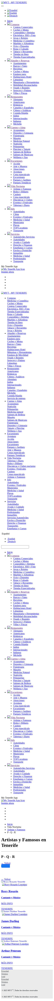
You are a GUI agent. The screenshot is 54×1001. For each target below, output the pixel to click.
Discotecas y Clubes (22, 200)
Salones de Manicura (23, 154)
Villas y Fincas (20, 93)
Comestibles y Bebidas (24, 32)
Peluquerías (18, 146)
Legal (3, 977)
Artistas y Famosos (22, 189)
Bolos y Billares (20, 191)
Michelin (11, 393)
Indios (16, 115)
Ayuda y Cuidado (21, 242)
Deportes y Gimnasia (23, 133)
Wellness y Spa (20, 157)
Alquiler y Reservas (19, 60)
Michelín (17, 124)
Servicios (15, 234)
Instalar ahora (7, 272)
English (11, 538)
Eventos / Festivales (16, 469)
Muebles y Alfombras (23, 43)
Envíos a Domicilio (22, 250)
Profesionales (19, 258)
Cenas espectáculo (16, 452)
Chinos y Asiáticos (22, 110)
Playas (16, 225)
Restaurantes (16, 97)
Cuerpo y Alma (17, 127)
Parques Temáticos (22, 182)
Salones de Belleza (22, 152)
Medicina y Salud (21, 219)
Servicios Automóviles (17, 517)
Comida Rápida (20, 113)
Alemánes (12, 379)
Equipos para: (19, 74)
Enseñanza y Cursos (22, 247)
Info (12, 209)
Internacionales (20, 118)
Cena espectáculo (21, 174)
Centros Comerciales (23, 27)
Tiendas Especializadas (24, 57)
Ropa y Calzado (20, 49)
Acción (16, 163)
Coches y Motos (21, 30)
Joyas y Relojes (20, 38)
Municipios (18, 222)
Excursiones (16, 161)
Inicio (10, 21)
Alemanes (18, 99)
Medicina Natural (21, 141)
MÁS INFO (7, 903)
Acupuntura (18, 130)
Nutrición (17, 144)
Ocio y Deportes (21, 46)
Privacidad (5, 971)
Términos (4, 974)
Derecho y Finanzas (22, 245)
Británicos (18, 105)
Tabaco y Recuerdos (23, 51)
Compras (14, 24)
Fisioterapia (18, 135)
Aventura (17, 172)
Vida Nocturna (17, 186)
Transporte (18, 230)
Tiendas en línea (20, 54)
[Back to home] (14, 2)
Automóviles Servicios (24, 237)
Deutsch (11, 541)
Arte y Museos (20, 166)
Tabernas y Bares (21, 205)
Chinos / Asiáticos (15, 376)
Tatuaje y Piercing (15, 428)
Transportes (12, 526)
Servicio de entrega (16, 398)
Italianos (17, 121)
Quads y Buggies (21, 87)
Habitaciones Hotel (22, 77)
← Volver (5, 863)
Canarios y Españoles (23, 107)
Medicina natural (15, 412)
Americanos (19, 102)
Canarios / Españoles (17, 390)
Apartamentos (19, 63)
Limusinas (18, 79)
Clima (16, 214)
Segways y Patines (22, 90)
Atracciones (18, 169)
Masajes (17, 138)
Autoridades (19, 211)
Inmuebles (18, 253)
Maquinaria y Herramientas (26, 82)
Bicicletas (17, 68)
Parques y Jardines (22, 180)
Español (5, 533)
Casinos (17, 194)
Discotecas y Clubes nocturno (21, 466)
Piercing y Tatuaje (21, 149)
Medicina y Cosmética (23, 40)
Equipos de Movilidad (17, 355)
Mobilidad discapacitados (25, 85)
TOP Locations (20, 228)
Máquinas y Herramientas (19, 352)
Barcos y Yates (20, 66)
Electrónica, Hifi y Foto (24, 35)
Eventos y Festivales (23, 202)
